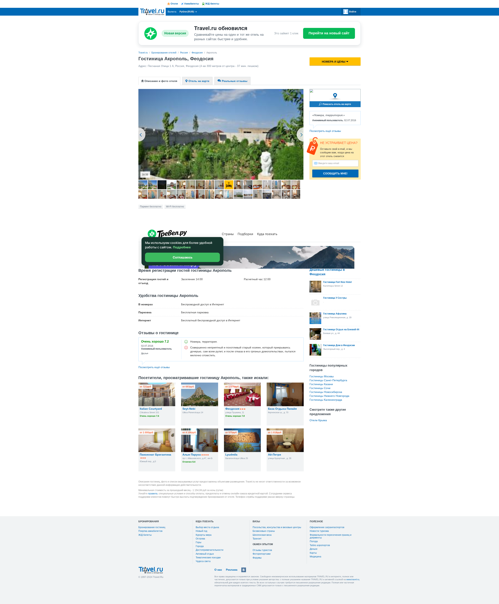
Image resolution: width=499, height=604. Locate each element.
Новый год (201, 531)
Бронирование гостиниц (151, 527)
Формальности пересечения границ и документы (330, 536)
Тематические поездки (208, 557)
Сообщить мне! (335, 173)
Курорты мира (203, 535)
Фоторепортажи (262, 553)
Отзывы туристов (262, 550)
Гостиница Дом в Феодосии (339, 345)
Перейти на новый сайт (329, 33)
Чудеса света (203, 561)
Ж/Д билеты (145, 535)
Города (200, 546)
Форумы (257, 557)
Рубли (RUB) (187, 11)
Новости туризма (319, 531)
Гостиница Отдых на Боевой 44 (341, 329)
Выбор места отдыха (207, 527)
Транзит (257, 538)
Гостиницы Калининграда (326, 399)
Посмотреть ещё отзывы (325, 130)
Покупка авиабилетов (150, 531)
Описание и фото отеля (160, 81)
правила (152, 493)
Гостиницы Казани (321, 384)
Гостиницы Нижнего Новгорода (329, 395)
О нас (218, 569)
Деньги (313, 549)
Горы (198, 542)
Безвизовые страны (264, 531)
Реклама (231, 569)
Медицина (315, 556)
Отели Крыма (318, 420)
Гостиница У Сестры (335, 298)
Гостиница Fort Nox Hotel (337, 282)
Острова (200, 538)
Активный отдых (205, 553)
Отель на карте (198, 81)
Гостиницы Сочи (320, 388)
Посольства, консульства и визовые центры (277, 527)
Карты (313, 553)
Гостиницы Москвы (322, 376)
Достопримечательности (209, 550)
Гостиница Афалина (335, 313)
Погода (314, 541)
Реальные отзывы (234, 81)
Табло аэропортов (320, 545)
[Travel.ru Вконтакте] (243, 570)
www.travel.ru (352, 579)
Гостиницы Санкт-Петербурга (328, 380)
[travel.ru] (152, 12)
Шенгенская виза (262, 535)
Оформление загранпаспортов (327, 527)
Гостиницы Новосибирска (326, 391)
